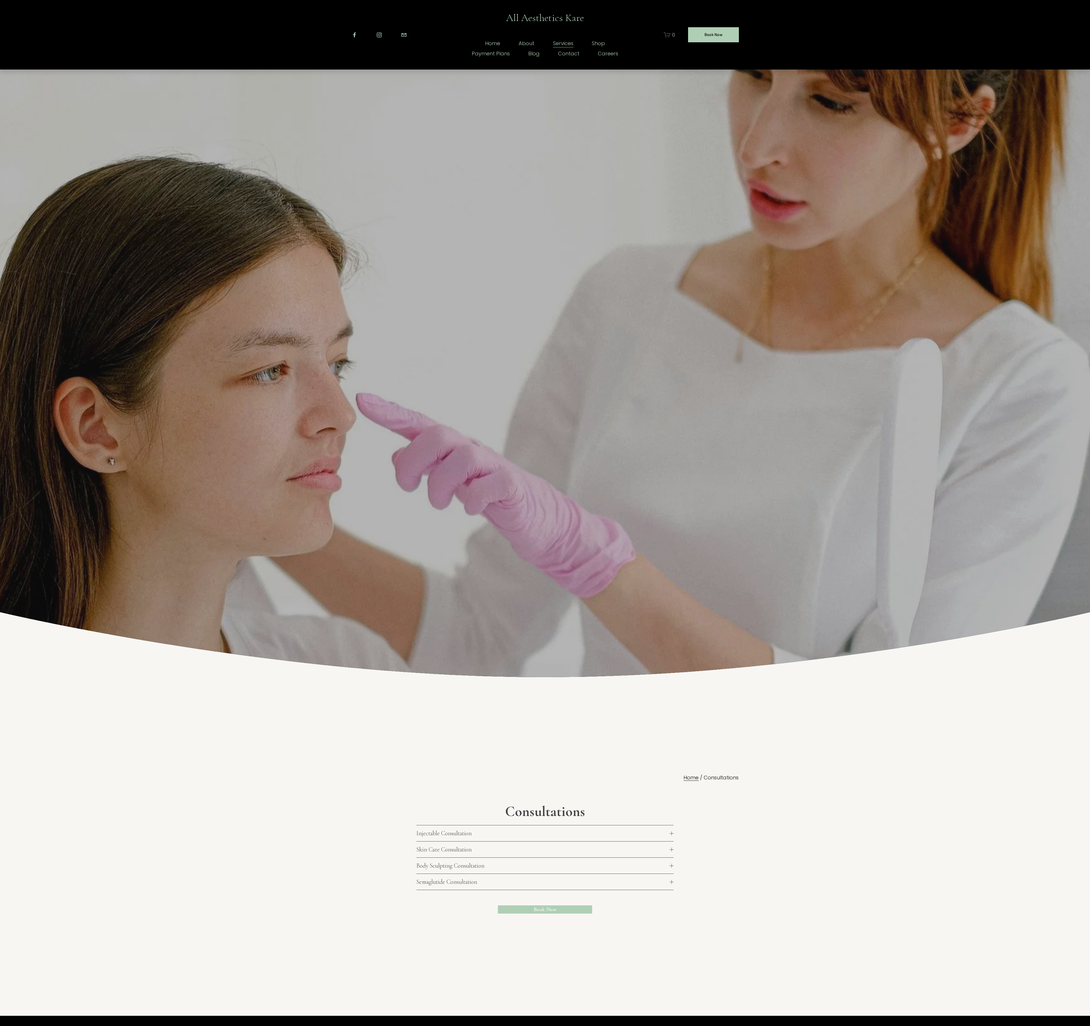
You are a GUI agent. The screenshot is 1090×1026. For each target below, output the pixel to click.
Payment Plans (491, 53)
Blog (534, 53)
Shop (598, 43)
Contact (568, 53)
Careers (608, 53)
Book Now (713, 34)
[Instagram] (379, 35)
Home (492, 43)
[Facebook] (354, 35)
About (526, 43)
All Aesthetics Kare (545, 18)
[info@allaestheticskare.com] (404, 35)
